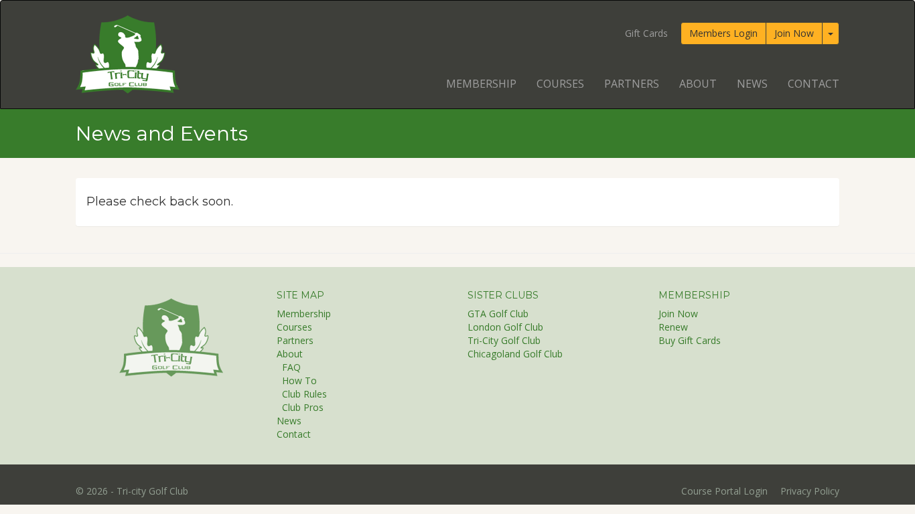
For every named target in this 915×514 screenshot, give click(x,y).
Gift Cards (646, 33)
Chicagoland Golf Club (515, 353)
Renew (673, 327)
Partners (631, 83)
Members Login (723, 33)
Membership (481, 83)
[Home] (171, 337)
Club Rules (304, 394)
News (752, 83)
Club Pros (303, 407)
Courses (560, 83)
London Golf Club (505, 327)
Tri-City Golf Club (504, 340)
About (698, 83)
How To (299, 380)
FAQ (291, 367)
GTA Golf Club (498, 313)
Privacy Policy (809, 491)
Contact (813, 83)
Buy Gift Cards (689, 340)
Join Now (794, 33)
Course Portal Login (724, 491)
